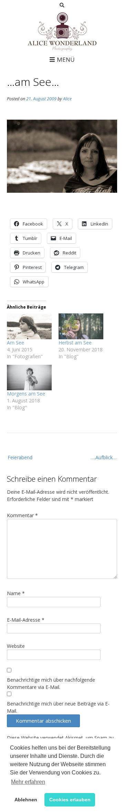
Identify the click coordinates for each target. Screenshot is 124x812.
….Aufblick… (103, 457)
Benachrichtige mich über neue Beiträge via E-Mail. (58, 707)
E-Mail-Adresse (25, 619)
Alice (67, 99)
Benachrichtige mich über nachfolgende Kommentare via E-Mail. (51, 683)
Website (16, 646)
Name (16, 593)
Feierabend (20, 457)
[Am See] (29, 326)
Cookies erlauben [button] (70, 799)
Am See (15, 342)
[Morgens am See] (29, 377)
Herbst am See (75, 342)
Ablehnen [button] (25, 799)
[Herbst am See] (81, 326)
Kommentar (22, 515)
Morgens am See (26, 393)
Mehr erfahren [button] (28, 782)
